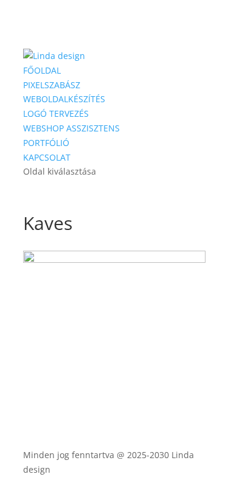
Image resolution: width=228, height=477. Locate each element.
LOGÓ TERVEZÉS (56, 113)
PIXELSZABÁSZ (51, 85)
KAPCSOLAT (47, 157)
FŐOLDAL (42, 70)
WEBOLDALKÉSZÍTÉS (64, 99)
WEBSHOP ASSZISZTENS (71, 128)
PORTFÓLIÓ (46, 142)
